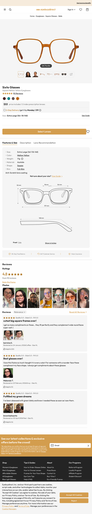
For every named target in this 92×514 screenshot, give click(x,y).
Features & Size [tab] (9, 142)
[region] (71, 74)
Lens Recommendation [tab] (45, 142)
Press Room (51, 470)
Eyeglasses (26, 90)
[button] (46, 66)
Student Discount (75, 476)
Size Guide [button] (56, 176)
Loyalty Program (75, 470)
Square (5, 90)
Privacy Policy (8, 506)
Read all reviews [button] (77, 312)
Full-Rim (20, 169)
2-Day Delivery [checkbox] (12, 110)
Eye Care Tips (29, 476)
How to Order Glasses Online (35, 467)
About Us (50, 467)
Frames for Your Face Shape (34, 473)
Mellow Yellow (15, 90)
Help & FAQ (28, 479)
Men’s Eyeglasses (8, 470)
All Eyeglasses (7, 476)
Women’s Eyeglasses (10, 467)
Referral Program (75, 467)
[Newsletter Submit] (88, 445)
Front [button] (15, 242)
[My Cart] (87, 9)
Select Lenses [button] (44, 131)
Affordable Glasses (9, 473)
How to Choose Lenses (32, 470)
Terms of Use (23, 506)
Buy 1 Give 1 (51, 476)
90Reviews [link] (18, 93)
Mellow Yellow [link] (23, 155)
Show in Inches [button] (50, 243)
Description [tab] (25, 142)
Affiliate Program (75, 473)
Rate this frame (9, 282)
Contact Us (51, 473)
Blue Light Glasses (9, 479)
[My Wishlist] (80, 9)
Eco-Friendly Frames (55, 479)
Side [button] (19, 242)
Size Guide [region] (86, 115)
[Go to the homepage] (46, 9)
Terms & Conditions (15, 453)
